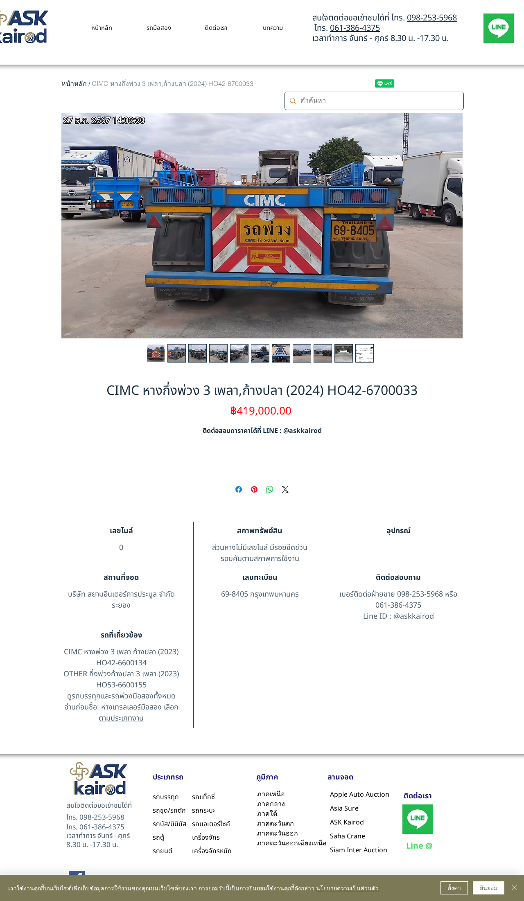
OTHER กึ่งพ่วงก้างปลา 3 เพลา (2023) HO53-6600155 (121, 680)
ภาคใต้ (267, 813)
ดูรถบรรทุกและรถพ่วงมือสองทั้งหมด (121, 696)
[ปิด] (514, 887)
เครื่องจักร (206, 837)
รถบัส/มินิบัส (169, 824)
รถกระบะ (203, 810)
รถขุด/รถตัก (169, 810)
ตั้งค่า (454, 887)
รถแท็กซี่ (203, 797)
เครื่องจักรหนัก (211, 851)
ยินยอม (488, 887)
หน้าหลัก (74, 83)
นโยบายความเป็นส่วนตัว (347, 888)
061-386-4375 (355, 28)
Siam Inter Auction (349, 850)
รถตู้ (158, 837)
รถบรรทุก (166, 797)
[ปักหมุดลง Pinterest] (254, 489)
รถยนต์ (162, 851)
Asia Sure (344, 808)
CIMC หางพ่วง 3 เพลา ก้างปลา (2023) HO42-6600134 (121, 657)
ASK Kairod (347, 822)
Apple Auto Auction (349, 795)
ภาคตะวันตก (275, 823)
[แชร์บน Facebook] (239, 489)
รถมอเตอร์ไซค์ (211, 824)
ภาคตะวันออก (277, 833)
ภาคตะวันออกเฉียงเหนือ (290, 843)
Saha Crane (347, 836)
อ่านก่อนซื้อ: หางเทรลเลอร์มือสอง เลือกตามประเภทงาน (121, 713)
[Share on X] (285, 489)
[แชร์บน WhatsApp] (270, 489)
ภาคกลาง (271, 804)
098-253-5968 (432, 18)
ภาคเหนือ (271, 794)
